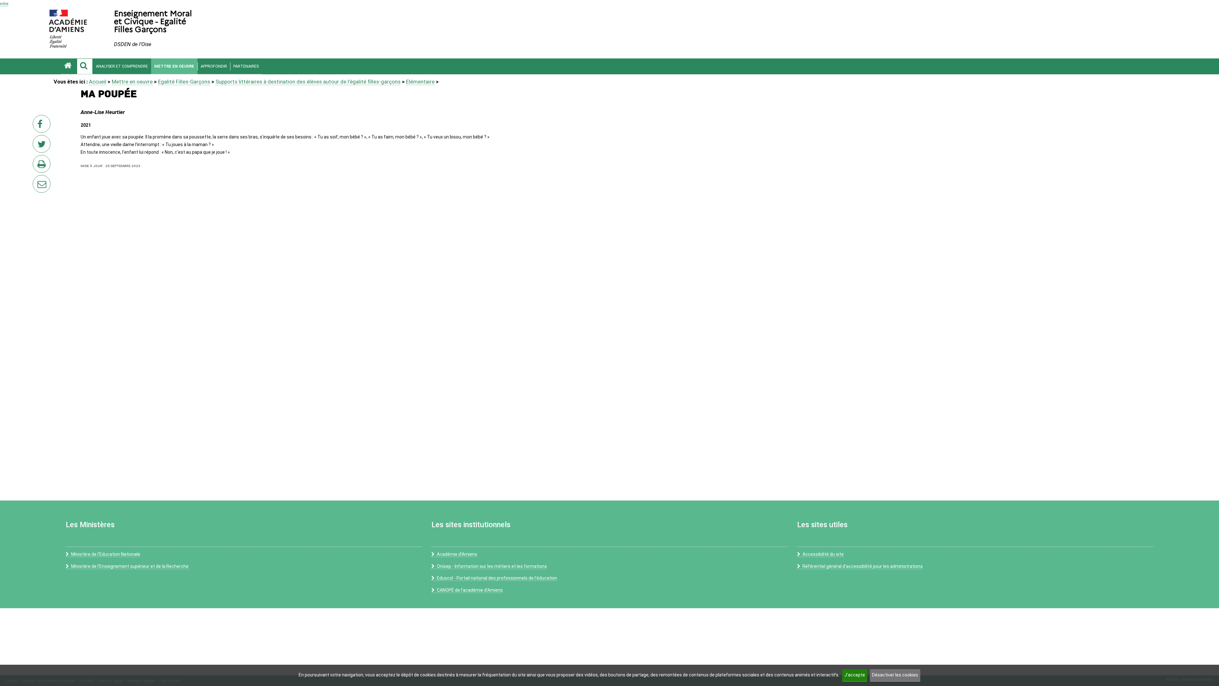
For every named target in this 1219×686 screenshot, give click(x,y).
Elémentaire (420, 81)
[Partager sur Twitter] (43, 145)
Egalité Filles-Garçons (184, 81)
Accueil (97, 81)
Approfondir (214, 66)
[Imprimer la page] (43, 165)
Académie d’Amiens (457, 554)
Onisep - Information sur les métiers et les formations (492, 566)
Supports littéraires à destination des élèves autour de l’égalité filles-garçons (308, 81)
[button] (85, 66)
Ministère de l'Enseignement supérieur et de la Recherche (130, 566)
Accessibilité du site (823, 554)
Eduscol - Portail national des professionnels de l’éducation (497, 578)
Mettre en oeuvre (174, 66)
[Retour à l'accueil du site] (69, 66)
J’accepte (854, 674)
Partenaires (246, 66)
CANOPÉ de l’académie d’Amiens (470, 590)
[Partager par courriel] (37, 179)
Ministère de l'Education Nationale (105, 554)
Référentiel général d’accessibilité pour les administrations (863, 566)
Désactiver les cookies (895, 674)
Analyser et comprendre (122, 66)
